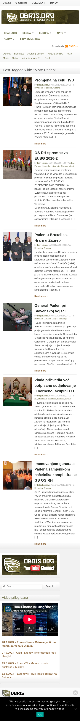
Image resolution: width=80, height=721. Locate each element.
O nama (7, 3)
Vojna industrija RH (31, 58)
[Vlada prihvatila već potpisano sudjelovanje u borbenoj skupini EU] (17, 405)
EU (72, 163)
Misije (6, 58)
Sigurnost (19, 53)
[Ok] (75, 709)
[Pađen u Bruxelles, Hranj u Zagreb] (17, 260)
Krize (69, 53)
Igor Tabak (42, 163)
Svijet (7, 39)
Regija (25, 33)
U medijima (21, 3)
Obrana (7, 53)
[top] (75, 692)
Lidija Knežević (44, 85)
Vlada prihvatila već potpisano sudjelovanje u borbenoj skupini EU (55, 385)
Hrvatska (38, 88)
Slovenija (63, 319)
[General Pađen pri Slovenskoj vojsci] (17, 330)
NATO (59, 33)
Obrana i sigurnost (37, 20)
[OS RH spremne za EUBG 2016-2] (17, 178)
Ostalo (48, 58)
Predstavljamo (30, 39)
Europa (43, 33)
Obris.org (37, 16)
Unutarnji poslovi (35, 53)
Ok (40, 714)
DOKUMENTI (38, 3)
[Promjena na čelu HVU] (17, 105)
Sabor (15, 58)
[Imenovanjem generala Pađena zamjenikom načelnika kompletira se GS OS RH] (17, 489)
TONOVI (54, 3)
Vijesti (71, 166)
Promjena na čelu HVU (54, 80)
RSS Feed (73, 46)
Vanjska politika (55, 53)
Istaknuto (10, 33)
